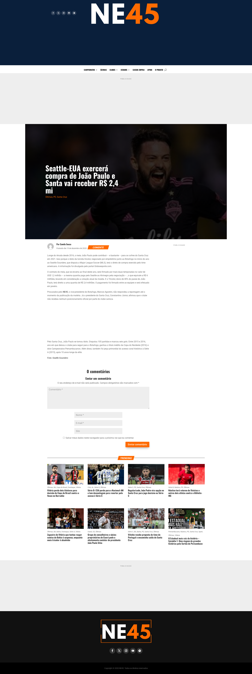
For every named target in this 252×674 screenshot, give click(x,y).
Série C (130, 487)
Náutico (177, 487)
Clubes (112, 70)
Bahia (59, 532)
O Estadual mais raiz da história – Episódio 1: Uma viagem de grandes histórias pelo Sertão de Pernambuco (185, 541)
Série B (171, 487)
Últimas (103, 70)
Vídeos (177, 535)
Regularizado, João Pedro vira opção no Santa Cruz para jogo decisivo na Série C (146, 493)
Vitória (78, 487)
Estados (124, 70)
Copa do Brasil (62, 487)
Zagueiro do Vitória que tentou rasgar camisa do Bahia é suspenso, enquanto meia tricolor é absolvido (64, 537)
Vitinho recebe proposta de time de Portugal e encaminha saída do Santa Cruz (145, 537)
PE (54, 197)
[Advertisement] (126, 46)
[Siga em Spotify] (74, 13)
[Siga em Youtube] (69, 13)
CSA (89, 487)
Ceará (90, 532)
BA (55, 487)
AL (93, 487)
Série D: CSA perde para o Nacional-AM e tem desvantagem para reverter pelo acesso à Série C (106, 493)
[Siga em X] (58, 13)
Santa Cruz (62, 197)
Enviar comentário (137, 444)
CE (94, 532)
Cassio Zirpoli (139, 70)
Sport (201, 532)
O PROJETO (159, 70)
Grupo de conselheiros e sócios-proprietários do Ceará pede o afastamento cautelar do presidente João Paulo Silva (104, 538)
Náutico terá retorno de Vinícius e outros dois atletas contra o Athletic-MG (185, 493)
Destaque (71, 487)
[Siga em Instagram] (64, 13)
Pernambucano (174, 532)
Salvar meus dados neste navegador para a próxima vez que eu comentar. (100, 438)
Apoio (149, 70)
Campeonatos (89, 70)
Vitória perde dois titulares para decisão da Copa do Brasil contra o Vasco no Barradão (63, 493)
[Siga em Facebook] (53, 13)
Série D (97, 487)
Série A (72, 532)
